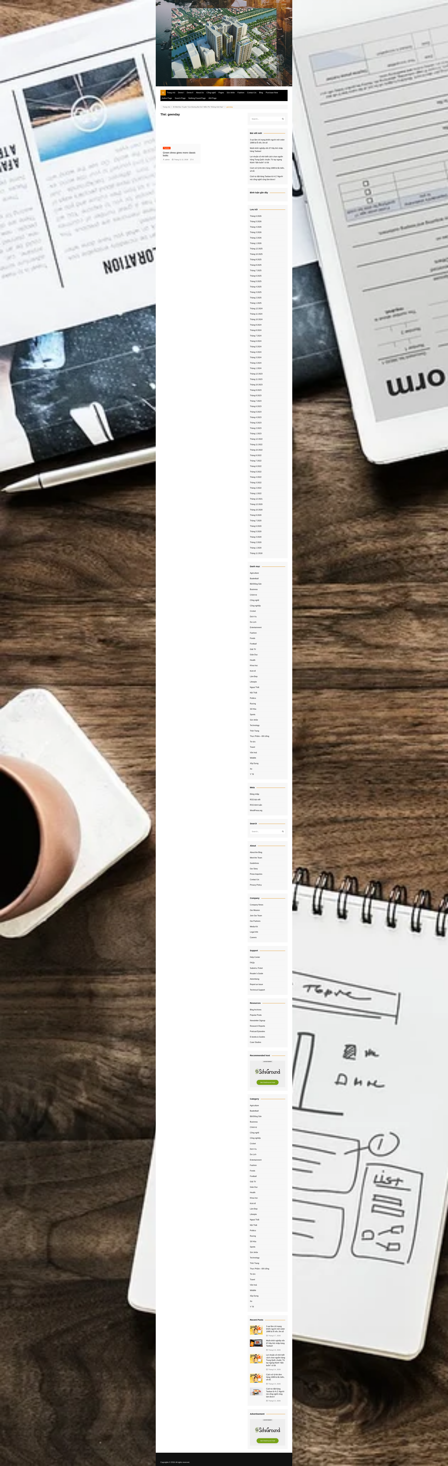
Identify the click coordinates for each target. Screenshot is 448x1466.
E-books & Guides (257, 1037)
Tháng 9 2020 (255, 515)
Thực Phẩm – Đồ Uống (259, 736)
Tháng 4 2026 (255, 227)
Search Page (180, 98)
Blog (261, 93)
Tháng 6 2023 (255, 406)
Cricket (253, 611)
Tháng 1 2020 (255, 548)
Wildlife (253, 758)
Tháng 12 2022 (256, 439)
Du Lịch (253, 622)
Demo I (181, 93)
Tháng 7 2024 (255, 336)
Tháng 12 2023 (256, 374)
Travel (252, 747)
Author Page (167, 98)
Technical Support (257, 990)
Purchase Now (272, 93)
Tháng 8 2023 (255, 395)
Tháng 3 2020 (255, 537)
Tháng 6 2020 (255, 526)
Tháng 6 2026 (255, 216)
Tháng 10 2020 (256, 510)
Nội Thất (253, 693)
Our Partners (255, 921)
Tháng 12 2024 (256, 309)
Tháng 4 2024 (255, 352)
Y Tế (252, 774)
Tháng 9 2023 (255, 390)
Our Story (254, 869)
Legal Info (254, 932)
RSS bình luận (256, 805)
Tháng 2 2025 (255, 298)
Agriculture (254, 573)
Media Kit (254, 927)
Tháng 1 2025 (255, 303)
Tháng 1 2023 (255, 434)
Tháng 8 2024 (255, 330)
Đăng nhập (254, 794)
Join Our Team (256, 916)
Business (254, 589)
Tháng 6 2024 (255, 341)
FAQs (252, 963)
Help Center (255, 957)
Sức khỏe (231, 93)
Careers (253, 937)
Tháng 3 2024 (255, 357)
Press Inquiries (256, 874)
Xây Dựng (254, 763)
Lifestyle (253, 682)
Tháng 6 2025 (255, 276)
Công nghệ (211, 93)
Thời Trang (254, 731)
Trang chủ (171, 93)
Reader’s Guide (256, 973)
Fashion (241, 93)
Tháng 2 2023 (255, 428)
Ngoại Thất (254, 687)
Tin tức (253, 742)
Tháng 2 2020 (255, 542)
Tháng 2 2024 (255, 363)
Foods (252, 638)
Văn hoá (253, 753)
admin (167, 159)
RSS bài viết (255, 800)
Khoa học (254, 665)
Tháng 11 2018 (256, 553)
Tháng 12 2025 (256, 249)
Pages (221, 93)
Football (253, 644)
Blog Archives (255, 1010)
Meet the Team (256, 858)
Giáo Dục (254, 655)
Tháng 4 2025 (255, 287)
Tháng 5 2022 (255, 472)
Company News (256, 905)
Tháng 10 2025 (256, 254)
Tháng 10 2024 (256, 319)
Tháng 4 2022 (255, 477)
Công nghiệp (255, 606)
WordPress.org (256, 810)
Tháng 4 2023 (255, 417)
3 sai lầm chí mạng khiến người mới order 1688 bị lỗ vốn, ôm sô (267, 141)
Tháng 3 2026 (255, 232)
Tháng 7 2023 (255, 401)
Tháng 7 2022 (255, 461)
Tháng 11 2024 (256, 314)
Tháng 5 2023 (255, 412)
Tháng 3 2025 (255, 292)
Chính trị (253, 595)
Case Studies (255, 1042)
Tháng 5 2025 (255, 281)
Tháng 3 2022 (255, 483)
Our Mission (255, 910)
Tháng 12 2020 (256, 504)
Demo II (190, 93)
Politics (253, 698)
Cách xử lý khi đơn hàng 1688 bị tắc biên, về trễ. (267, 169)
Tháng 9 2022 (255, 455)
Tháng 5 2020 (255, 531)
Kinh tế (253, 671)
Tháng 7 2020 (255, 521)
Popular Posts (256, 1015)
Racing (253, 704)
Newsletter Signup (257, 1021)
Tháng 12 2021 (256, 499)
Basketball (254, 579)
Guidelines (254, 863)
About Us (200, 93)
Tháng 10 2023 (256, 385)
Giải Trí (253, 649)
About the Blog (256, 852)
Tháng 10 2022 (256, 450)
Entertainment (255, 627)
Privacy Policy (256, 885)
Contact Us (251, 93)
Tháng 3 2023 (255, 423)
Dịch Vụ (253, 617)
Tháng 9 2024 (255, 325)
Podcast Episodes (257, 1031)
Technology (254, 725)
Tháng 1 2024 (255, 368)
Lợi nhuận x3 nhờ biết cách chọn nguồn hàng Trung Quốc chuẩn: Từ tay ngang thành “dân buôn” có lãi (266, 160)
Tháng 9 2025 (255, 260)
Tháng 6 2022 (255, 466)
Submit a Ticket (256, 968)
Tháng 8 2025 (255, 265)
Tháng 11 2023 (256, 379)
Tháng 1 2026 (255, 243)
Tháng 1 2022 (255, 493)
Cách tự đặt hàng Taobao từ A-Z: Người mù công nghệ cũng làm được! (266, 177)
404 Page (212, 98)
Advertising (254, 979)
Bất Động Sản (256, 584)
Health (252, 660)
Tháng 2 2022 (255, 488)
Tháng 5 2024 (255, 347)
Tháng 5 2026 (255, 221)
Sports (252, 714)
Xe (251, 769)
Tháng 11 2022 (256, 445)
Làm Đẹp (253, 676)
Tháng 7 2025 (255, 270)
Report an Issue (256, 984)
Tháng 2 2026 (255, 238)
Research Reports (257, 1026)
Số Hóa (253, 709)
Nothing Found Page (197, 98)
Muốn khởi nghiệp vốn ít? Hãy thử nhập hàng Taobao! (266, 149)
